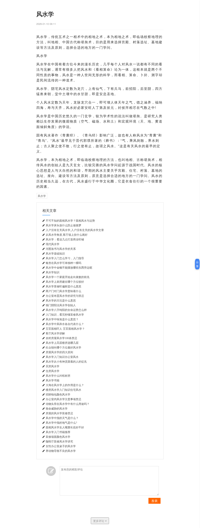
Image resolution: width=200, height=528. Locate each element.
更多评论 (99, 521)
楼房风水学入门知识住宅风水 (63, 389)
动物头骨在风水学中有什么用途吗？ (67, 404)
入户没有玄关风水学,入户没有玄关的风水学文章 (75, 230)
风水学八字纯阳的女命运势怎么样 (66, 310)
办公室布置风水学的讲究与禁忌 (65, 295)
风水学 (42, 196)
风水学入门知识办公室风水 (62, 357)
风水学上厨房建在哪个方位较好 (65, 281)
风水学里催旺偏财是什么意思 (63, 286)
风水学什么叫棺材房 (58, 375)
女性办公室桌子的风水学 (61, 446)
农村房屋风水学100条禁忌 (61, 338)
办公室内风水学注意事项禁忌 (63, 399)
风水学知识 (52, 272)
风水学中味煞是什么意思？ (62, 319)
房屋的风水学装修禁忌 (59, 413)
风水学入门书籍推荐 (58, 432)
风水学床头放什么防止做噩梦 (63, 225)
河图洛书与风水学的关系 (61, 248)
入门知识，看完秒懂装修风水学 (65, 314)
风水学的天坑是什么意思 (61, 300)
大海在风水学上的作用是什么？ (65, 385)
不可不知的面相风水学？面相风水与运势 (70, 220)
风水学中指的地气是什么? (61, 422)
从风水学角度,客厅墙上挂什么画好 (67, 234)
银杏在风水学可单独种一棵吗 (63, 263)
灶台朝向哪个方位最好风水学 (63, 347)
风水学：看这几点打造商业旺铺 (65, 239)
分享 (197, 264)
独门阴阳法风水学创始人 (61, 305)
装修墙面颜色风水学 (58, 436)
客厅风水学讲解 (55, 333)
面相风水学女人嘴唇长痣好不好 (65, 427)
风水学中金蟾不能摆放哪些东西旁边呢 (69, 267)
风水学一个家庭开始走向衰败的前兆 (67, 277)
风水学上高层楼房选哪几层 (62, 342)
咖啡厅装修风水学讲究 (59, 441)
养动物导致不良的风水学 (61, 450)
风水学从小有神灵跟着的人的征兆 (66, 361)
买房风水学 (52, 366)
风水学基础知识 (55, 253)
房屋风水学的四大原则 (59, 352)
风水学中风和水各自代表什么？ (65, 324)
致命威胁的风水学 (57, 408)
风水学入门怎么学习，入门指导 (65, 258)
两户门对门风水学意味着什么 (63, 291)
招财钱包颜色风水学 (58, 394)
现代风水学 (52, 244)
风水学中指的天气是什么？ (62, 418)
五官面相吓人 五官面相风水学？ (65, 328)
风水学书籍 (52, 380)
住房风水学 (52, 371)
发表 (154, 500)
